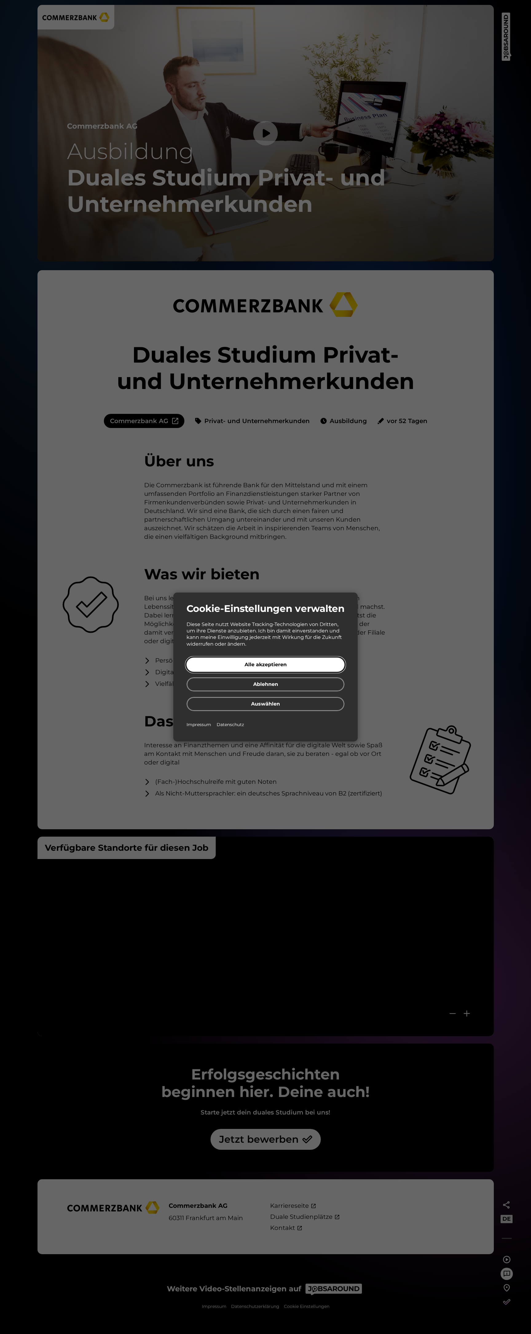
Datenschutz (230, 724)
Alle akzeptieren (266, 664)
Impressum (199, 724)
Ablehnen (265, 684)
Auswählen (265, 704)
